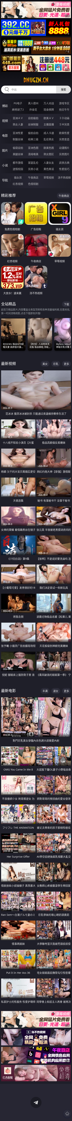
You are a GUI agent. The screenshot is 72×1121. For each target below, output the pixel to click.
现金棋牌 (49, 109)
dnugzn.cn (36, 80)
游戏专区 (64, 103)
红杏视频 (18, 184)
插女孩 (18, 177)
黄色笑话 (49, 169)
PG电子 (18, 103)
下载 (66, 304)
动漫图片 (64, 148)
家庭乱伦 (33, 162)
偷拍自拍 (33, 133)
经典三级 (33, 139)
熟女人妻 (18, 124)
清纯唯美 (33, 154)
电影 (5, 136)
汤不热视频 (64, 177)
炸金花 (33, 109)
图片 (5, 150)
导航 (5, 180)
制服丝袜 (18, 139)
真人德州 (33, 103)
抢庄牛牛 (64, 109)
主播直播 (49, 124)
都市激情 (18, 162)
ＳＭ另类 (64, 124)
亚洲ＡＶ (18, 118)
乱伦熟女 (49, 139)
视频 (5, 121)
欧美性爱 (64, 133)
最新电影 (8, 690)
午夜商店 (33, 177)
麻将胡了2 (18, 109)
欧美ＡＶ (49, 118)
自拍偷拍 (33, 118)
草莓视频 (49, 177)
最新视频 (8, 363)
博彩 (5, 106)
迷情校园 (18, 169)
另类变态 (64, 139)
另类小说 (33, 169)
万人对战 (49, 103)
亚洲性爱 (18, 133)
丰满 (45, 691)
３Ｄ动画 (64, 118)
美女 (45, 364)
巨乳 (55, 364)
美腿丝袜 (18, 154)
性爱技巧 (64, 169)
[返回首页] (67, 1113)
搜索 (63, 89)
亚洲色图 (33, 148)
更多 (66, 364)
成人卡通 (49, 133)
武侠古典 (64, 162)
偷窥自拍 (18, 148)
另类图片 (64, 154)
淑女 (55, 691)
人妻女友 (49, 162)
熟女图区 (49, 154)
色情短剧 (33, 184)
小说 (5, 165)
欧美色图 (49, 148)
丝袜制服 (33, 124)
